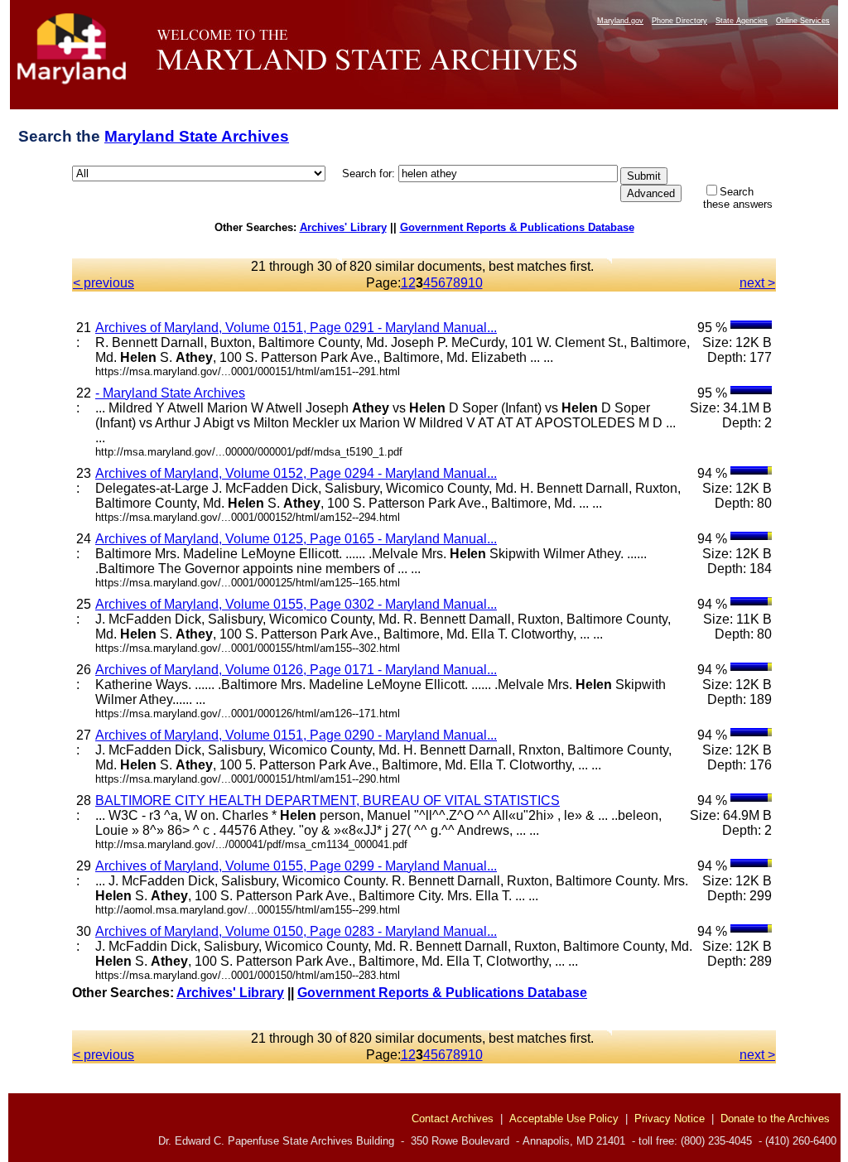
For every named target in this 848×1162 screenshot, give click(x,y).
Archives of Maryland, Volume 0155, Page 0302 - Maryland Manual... (296, 604)
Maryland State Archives (196, 136)
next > (757, 283)
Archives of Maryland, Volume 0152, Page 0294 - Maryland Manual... (296, 473)
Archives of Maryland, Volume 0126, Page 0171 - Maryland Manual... (296, 670)
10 (475, 283)
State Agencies (742, 21)
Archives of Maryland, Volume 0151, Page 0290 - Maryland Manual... (296, 735)
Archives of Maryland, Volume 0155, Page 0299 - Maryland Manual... (296, 866)
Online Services (803, 21)
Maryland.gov (620, 21)
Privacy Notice (669, 1118)
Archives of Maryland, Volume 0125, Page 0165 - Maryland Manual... (296, 539)
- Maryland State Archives (170, 393)
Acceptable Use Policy (564, 1118)
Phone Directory (679, 21)
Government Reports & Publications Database (517, 227)
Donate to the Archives (775, 1118)
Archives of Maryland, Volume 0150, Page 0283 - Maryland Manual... (296, 931)
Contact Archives (453, 1118)
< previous (103, 283)
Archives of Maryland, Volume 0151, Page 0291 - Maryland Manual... (296, 328)
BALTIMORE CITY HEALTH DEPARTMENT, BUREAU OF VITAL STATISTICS (327, 800)
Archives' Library (343, 227)
